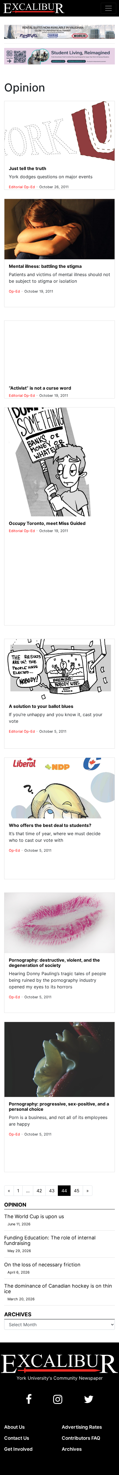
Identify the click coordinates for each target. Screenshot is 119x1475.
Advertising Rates (82, 1427)
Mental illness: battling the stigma (45, 266)
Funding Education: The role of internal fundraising (49, 1240)
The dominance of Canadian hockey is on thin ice (58, 1288)
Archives (72, 1449)
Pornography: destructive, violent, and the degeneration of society (54, 962)
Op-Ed (30, 187)
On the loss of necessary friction (42, 1265)
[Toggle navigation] (108, 8)
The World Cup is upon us (34, 1216)
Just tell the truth (27, 168)
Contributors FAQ (81, 1438)
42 (39, 1190)
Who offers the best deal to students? (50, 825)
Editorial (16, 187)
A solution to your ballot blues (41, 706)
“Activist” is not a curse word (40, 388)
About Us (14, 1427)
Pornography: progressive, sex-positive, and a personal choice (59, 1106)
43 (52, 1190)
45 (76, 1190)
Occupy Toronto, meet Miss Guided (47, 523)
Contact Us (16, 1438)
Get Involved (18, 1449)
